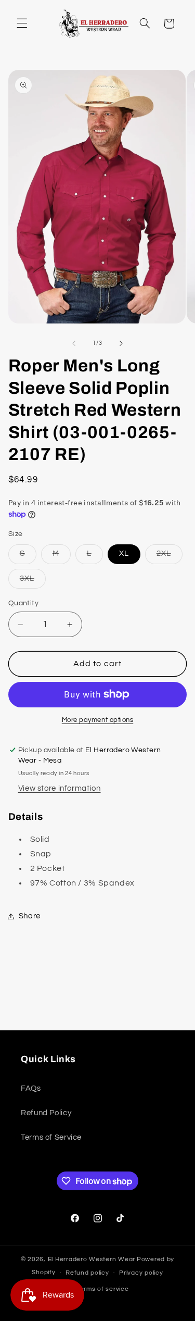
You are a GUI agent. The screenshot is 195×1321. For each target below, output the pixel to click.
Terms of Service (51, 1137)
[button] (22, 23)
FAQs (31, 1088)
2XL (170, 556)
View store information (59, 788)
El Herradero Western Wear (91, 1259)
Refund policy (87, 1273)
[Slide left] (73, 343)
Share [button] (30, 916)
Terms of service (102, 1289)
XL (124, 553)
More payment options (98, 720)
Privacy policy (141, 1273)
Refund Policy (46, 1113)
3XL (33, 581)
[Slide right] (121, 343)
